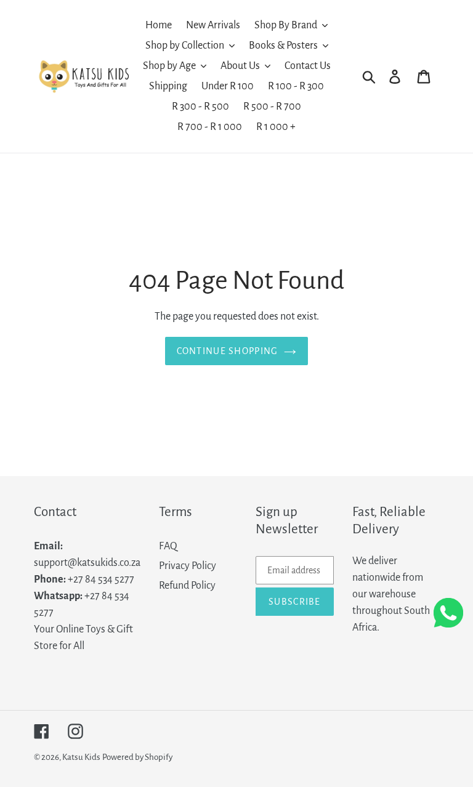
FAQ (168, 546)
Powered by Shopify (137, 757)
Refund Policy (187, 585)
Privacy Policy (187, 565)
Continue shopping (227, 351)
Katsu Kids (81, 757)
